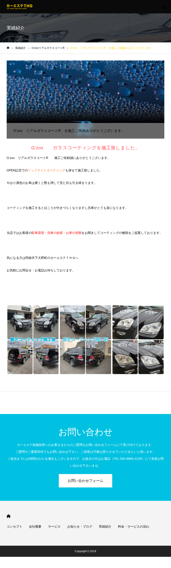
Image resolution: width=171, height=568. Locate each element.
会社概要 (35, 526)
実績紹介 (105, 526)
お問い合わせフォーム (85, 481)
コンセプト (14, 526)
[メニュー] (164, 6)
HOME (8, 516)
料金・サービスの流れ (133, 526)
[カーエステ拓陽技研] (19, 6)
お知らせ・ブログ (79, 526)
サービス (54, 526)
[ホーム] (8, 47)
